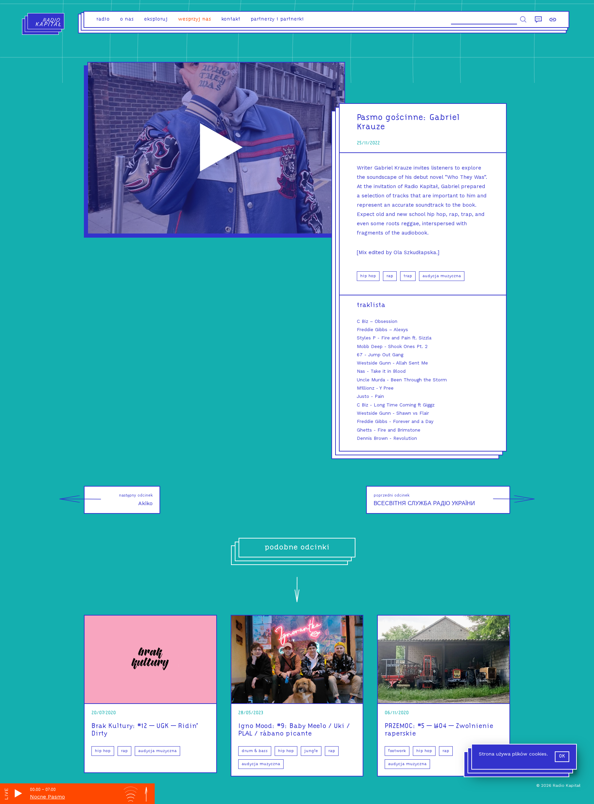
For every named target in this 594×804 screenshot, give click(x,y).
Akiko (136, 500)
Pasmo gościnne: (392, 117)
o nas (127, 19)
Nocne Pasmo (47, 797)
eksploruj (156, 19)
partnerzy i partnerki (277, 19)
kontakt (230, 19)
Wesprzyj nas (194, 19)
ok (562, 756)
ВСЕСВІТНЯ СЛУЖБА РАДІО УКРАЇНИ (424, 500)
